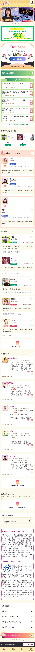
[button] (12, 23)
